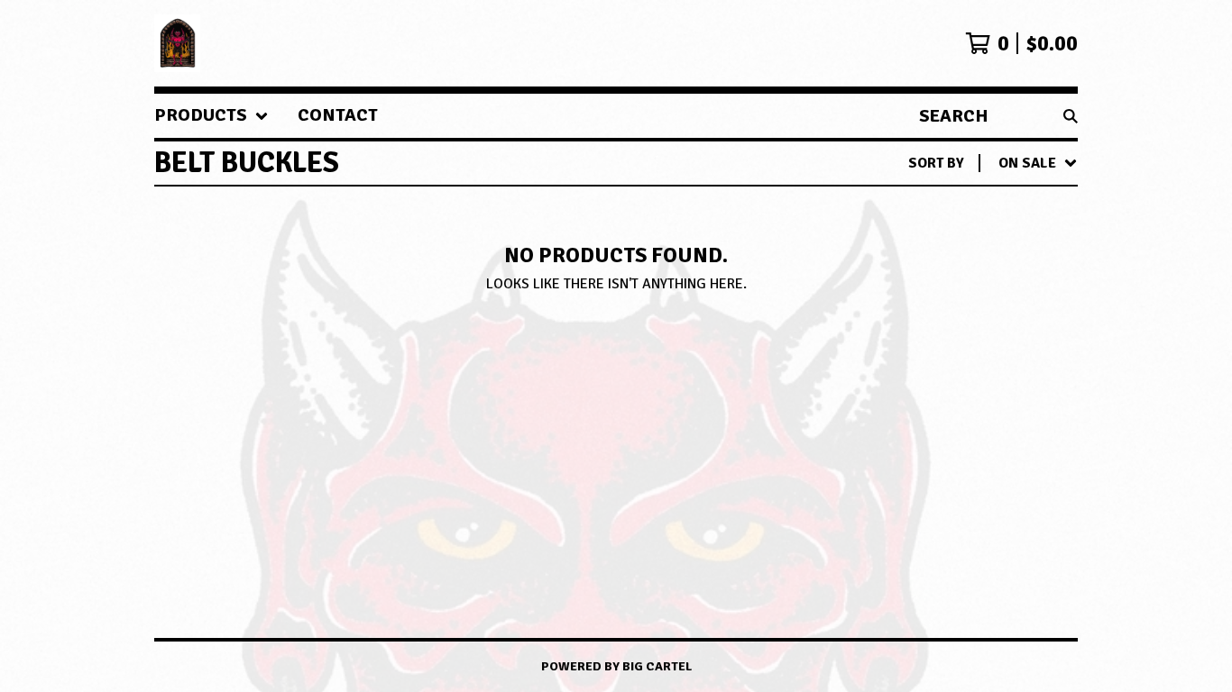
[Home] (177, 43)
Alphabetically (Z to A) (974, 325)
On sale (917, 239)
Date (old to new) (953, 383)
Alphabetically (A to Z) (974, 296)
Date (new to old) (953, 354)
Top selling (931, 268)
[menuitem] (211, 116)
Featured (922, 210)
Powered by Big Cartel (616, 666)
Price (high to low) (960, 441)
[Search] (1070, 116)
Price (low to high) (960, 412)
